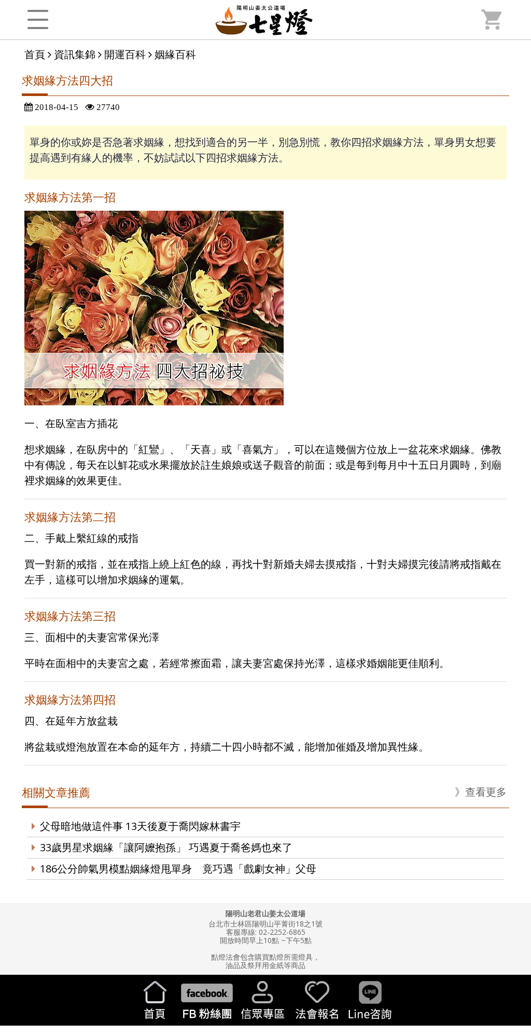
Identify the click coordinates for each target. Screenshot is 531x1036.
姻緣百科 (175, 54)
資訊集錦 (74, 54)
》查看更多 (481, 792)
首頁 (34, 54)
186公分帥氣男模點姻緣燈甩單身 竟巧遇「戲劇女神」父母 (178, 869)
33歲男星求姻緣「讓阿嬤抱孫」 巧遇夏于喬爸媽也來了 (166, 847)
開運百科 (125, 54)
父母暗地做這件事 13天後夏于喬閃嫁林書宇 (140, 826)
